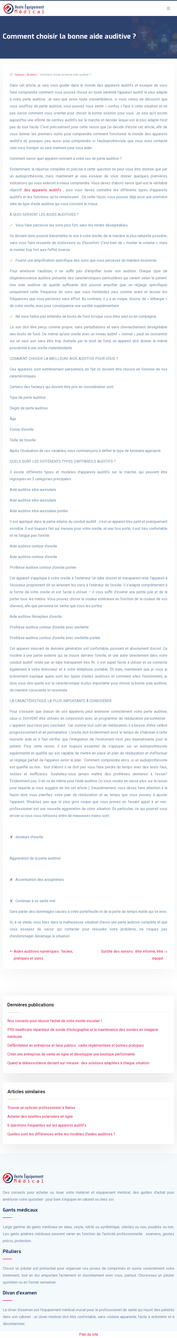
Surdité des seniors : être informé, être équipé (132, 955)
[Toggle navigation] (168, 8)
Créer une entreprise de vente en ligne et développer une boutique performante (71, 1054)
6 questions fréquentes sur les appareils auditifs (46, 1125)
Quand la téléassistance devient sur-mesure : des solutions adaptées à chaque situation (78, 1063)
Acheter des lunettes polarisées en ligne (40, 1116)
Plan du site (88, 1334)
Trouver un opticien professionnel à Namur (41, 1108)
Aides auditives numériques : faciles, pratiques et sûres (43, 955)
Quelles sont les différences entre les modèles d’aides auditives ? (61, 1134)
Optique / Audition (26, 74)
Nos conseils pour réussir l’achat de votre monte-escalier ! (54, 1021)
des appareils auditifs (42, 190)
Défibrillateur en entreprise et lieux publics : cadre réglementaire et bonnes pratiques (75, 1045)
